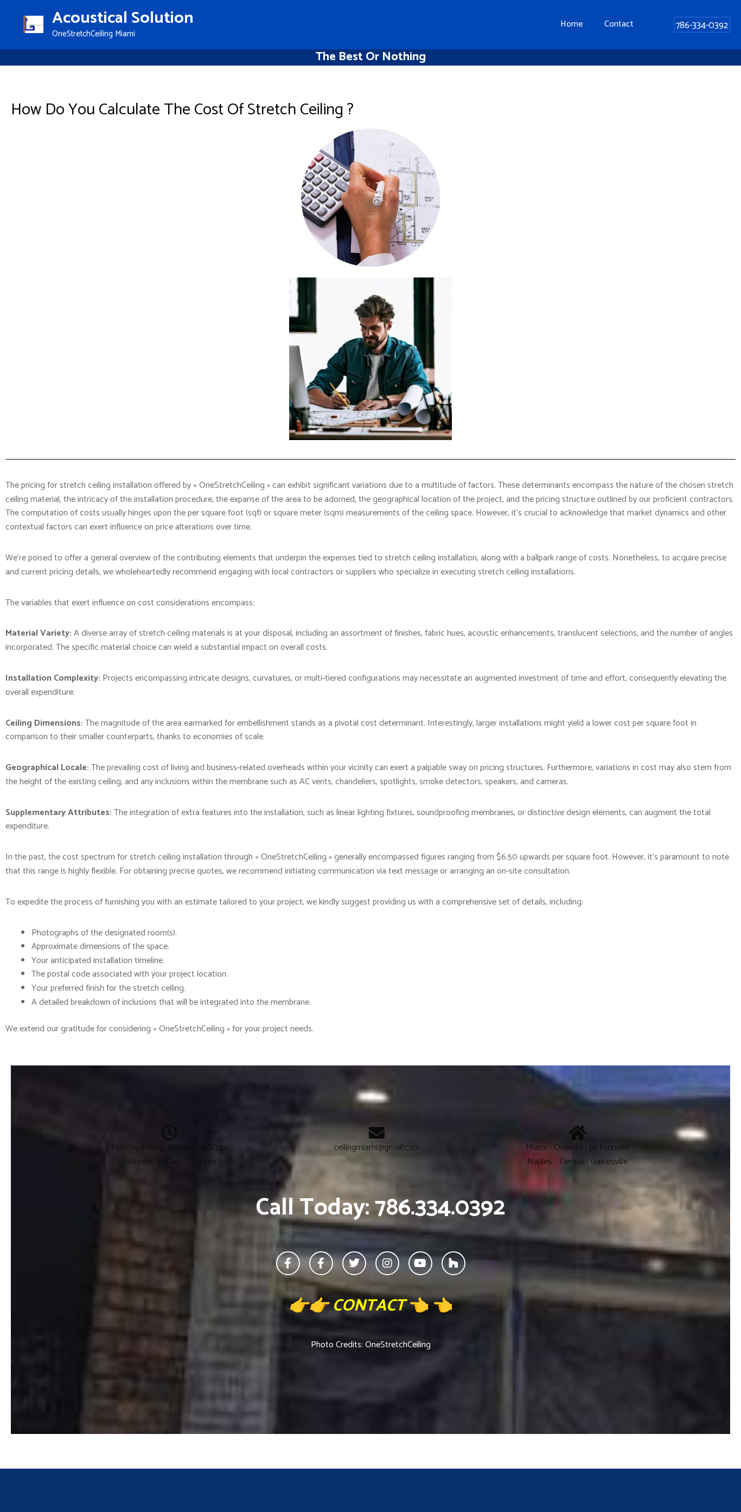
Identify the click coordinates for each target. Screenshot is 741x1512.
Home (571, 24)
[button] (702, 25)
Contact (619, 24)
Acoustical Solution (123, 18)
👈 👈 (381, 1306)
